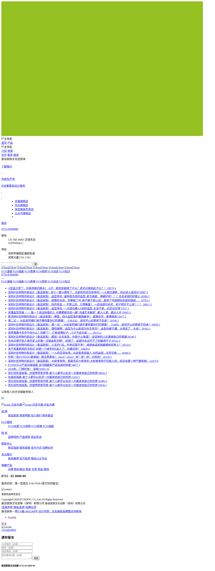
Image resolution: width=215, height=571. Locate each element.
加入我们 (36, 415)
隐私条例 (19, 507)
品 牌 (4, 411)
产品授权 (24, 437)
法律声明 (7, 507)
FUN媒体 (6, 422)
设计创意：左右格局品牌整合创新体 (59, 511)
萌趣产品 (6, 465)
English (12, 517)
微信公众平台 (39, 458)
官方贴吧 (24, 458)
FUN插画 (18, 271)
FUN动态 (53, 271)
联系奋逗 (47, 415)
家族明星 (24, 415)
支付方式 (36, 447)
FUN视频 (41, 271)
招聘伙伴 (47, 447)
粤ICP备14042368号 (26, 511)
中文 (4, 523)
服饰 (46, 469)
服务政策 (24, 447)
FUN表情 (30, 271)
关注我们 (6, 454)
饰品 (40, 469)
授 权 (4, 433)
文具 (34, 469)
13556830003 (8, 530)
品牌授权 (13, 437)
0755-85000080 (9, 229)
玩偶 (10, 469)
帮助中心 (6, 443)
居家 (28, 469)
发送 (36, 558)
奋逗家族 (13, 415)
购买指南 (13, 447)
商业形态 (36, 437)
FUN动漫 (13, 426)
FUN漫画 (6, 271)
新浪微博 (13, 458)
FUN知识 (64, 271)
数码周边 (19, 469)
